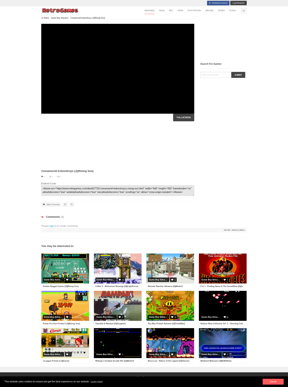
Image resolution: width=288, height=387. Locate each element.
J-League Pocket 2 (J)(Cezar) (56, 361)
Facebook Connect (219, 3)
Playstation (194, 10)
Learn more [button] (97, 381)
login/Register (238, 3)
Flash (232, 10)
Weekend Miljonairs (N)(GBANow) (215, 361)
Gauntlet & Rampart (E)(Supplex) (110, 323)
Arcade (209, 10)
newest (235, 230)
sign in (52, 226)
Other (221, 10)
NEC (171, 10)
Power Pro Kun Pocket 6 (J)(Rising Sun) (61, 323)
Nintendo (149, 10)
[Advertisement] (117, 145)
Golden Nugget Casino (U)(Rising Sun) (61, 286)
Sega (162, 10)
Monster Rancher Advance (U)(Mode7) (165, 286)
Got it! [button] (273, 381)
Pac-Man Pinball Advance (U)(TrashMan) (166, 323)
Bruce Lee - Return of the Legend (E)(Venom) (168, 361)
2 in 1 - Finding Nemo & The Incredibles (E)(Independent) (226, 286)
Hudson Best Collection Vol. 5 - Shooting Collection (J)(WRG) (228, 323)
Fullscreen (184, 117)
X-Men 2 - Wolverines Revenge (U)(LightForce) (116, 286)
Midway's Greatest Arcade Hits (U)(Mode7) (114, 361)
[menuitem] (149, 10)
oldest (241, 230)
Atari (180, 10)
